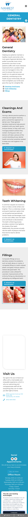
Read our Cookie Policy (13, 509)
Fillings (7, 91)
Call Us (8, 515)
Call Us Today (14, 471)
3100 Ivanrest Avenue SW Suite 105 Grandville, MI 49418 (14, 395)
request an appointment (9, 148)
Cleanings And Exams (12, 86)
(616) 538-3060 (11, 399)
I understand (14, 512)
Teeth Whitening (10, 89)
